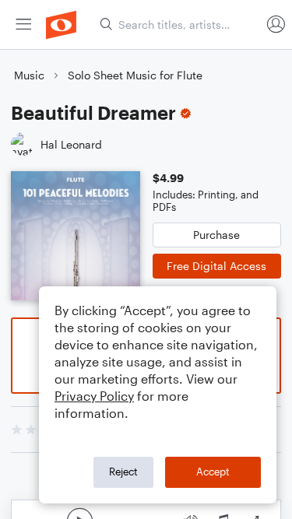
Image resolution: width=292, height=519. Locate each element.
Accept (213, 471)
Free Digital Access (216, 265)
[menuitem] (23, 24)
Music (29, 75)
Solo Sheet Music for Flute (135, 75)
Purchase (216, 234)
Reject (123, 471)
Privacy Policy (94, 395)
